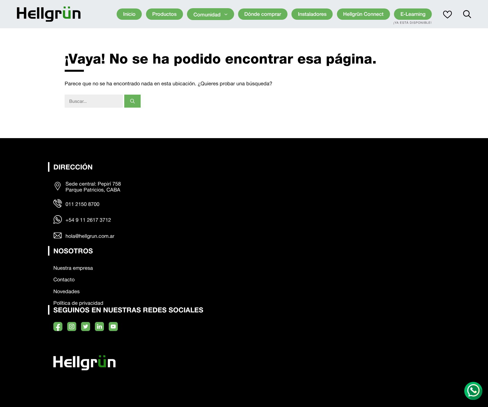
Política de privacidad (78, 303)
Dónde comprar (262, 14)
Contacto (64, 279)
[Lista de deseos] (447, 14)
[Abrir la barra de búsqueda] (467, 14)
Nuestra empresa (73, 268)
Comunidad (207, 15)
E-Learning (413, 14)
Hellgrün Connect (363, 14)
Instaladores (312, 14)
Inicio (129, 14)
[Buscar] (132, 101)
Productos (164, 14)
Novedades (66, 291)
